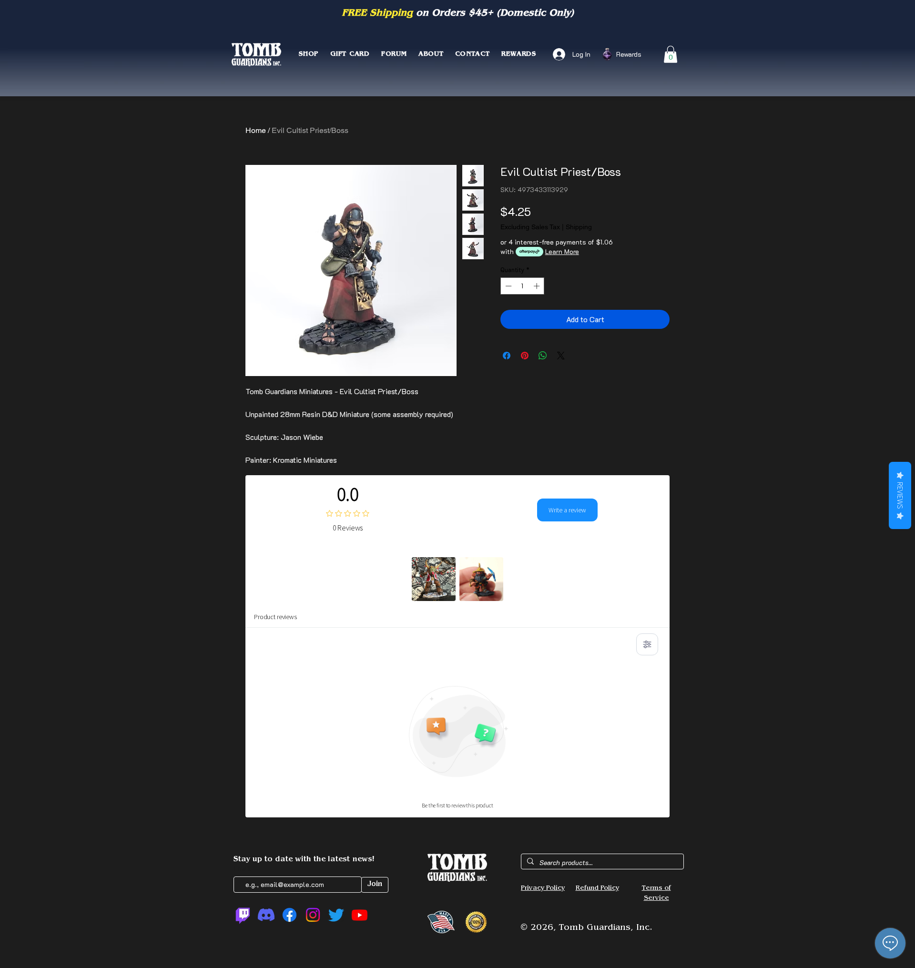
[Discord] (266, 915)
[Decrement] (507, 286)
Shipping (579, 227)
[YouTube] (359, 915)
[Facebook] (289, 915)
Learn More (562, 251)
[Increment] (537, 286)
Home (255, 130)
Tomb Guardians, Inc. (605, 928)
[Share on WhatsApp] (543, 355)
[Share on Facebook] (506, 355)
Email (243, 868)
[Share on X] (561, 355)
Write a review (567, 510)
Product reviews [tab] (275, 616)
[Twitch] (243, 915)
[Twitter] (336, 915)
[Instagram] (313, 915)
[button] (670, 54)
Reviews (900, 495)
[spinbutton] (522, 286)
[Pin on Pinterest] (524, 355)
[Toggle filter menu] (647, 644)
